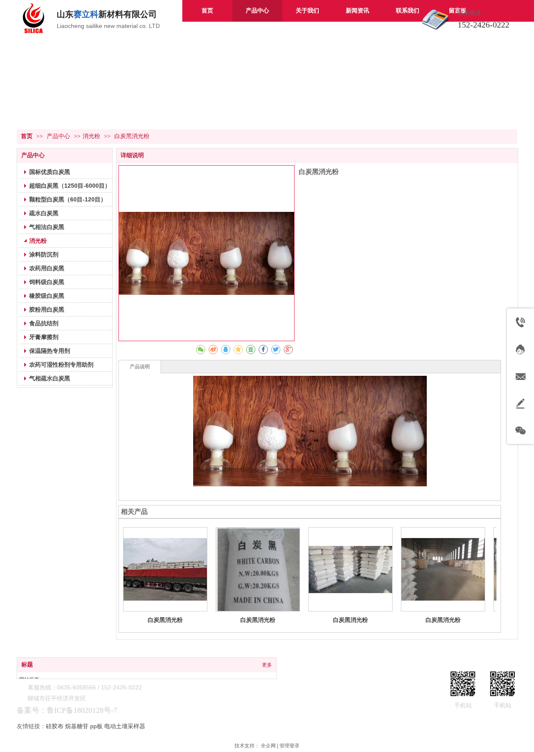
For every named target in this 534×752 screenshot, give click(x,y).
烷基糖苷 (76, 726)
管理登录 (290, 746)
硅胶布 (54, 726)
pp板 (96, 726)
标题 (27, 664)
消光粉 (91, 136)
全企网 (268, 746)
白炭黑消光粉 (165, 619)
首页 (27, 136)
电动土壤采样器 (124, 726)
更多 (267, 664)
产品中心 (59, 136)
